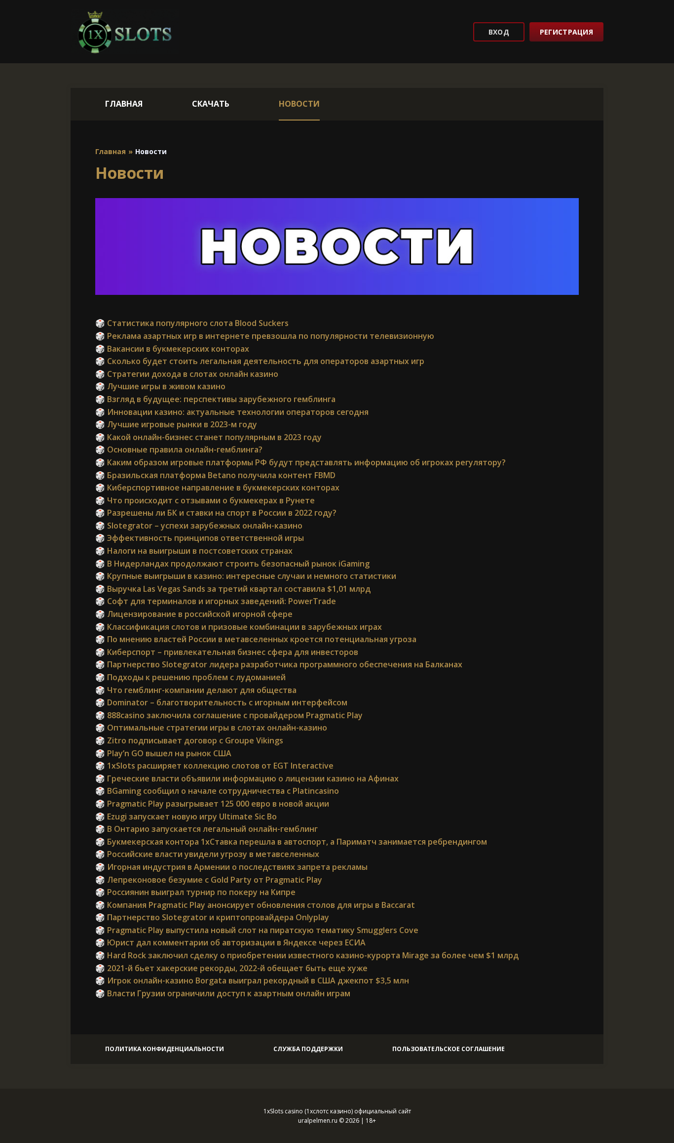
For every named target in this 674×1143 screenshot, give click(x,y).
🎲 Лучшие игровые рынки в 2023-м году (176, 424)
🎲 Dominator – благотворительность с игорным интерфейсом (221, 702)
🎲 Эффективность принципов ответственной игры (199, 537)
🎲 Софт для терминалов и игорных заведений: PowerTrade (215, 601)
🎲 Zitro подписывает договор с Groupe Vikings (189, 740)
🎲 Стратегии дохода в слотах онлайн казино (186, 373)
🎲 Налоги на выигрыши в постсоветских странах (194, 550)
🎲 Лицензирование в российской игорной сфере (194, 614)
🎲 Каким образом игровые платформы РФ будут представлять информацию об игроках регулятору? (300, 462)
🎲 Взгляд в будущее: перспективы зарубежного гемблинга (215, 399)
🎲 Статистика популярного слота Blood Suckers (192, 323)
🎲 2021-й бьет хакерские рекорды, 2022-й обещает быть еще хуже (231, 968)
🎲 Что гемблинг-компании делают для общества (196, 690)
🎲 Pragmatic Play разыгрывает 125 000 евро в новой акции (212, 803)
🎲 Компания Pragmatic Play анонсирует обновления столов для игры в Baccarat (255, 904)
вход (498, 32)
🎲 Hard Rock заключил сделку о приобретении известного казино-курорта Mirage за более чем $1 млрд (307, 955)
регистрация (566, 32)
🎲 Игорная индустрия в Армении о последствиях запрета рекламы (231, 866)
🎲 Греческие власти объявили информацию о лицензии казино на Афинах (247, 778)
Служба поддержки (308, 1049)
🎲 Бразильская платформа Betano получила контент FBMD (215, 475)
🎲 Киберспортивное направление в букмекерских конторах (217, 487)
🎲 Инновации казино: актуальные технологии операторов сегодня (232, 412)
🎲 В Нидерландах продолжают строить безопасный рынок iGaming (232, 563)
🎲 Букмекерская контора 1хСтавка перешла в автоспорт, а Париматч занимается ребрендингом (291, 841)
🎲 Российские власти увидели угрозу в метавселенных (207, 854)
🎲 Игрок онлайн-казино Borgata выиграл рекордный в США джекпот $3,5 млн (252, 980)
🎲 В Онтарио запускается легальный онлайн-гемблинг (206, 828)
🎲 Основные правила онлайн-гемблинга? (178, 449)
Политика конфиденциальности (164, 1049)
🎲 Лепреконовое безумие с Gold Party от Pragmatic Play (208, 879)
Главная (124, 103)
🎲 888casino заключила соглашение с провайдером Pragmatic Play (229, 715)
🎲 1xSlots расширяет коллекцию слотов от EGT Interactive (214, 765)
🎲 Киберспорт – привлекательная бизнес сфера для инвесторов (226, 652)
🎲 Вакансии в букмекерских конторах (172, 348)
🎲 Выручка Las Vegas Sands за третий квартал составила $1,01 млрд (233, 588)
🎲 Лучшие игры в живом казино (160, 386)
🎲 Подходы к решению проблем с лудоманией (190, 677)
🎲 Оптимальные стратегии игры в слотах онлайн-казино (211, 727)
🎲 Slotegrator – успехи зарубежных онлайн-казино (198, 525)
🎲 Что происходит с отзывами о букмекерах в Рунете (205, 500)
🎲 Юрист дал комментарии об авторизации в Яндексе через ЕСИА (230, 942)
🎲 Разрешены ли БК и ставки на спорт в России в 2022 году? (216, 512)
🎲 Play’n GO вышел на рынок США (163, 753)
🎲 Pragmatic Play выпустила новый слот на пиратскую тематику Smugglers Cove (256, 930)
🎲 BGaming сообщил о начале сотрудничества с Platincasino (217, 790)
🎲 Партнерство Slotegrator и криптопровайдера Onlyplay (212, 917)
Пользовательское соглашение (448, 1049)
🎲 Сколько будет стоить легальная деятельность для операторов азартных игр (259, 361)
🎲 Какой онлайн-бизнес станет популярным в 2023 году (208, 437)
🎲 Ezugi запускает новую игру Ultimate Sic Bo (186, 816)
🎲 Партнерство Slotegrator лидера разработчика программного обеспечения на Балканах (278, 664)
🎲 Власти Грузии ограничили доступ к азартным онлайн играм (222, 993)
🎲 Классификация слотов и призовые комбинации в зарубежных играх (238, 626)
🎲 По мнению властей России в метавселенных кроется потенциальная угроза (255, 639)
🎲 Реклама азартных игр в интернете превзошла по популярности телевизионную (264, 335)
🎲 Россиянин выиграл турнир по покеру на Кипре (195, 892)
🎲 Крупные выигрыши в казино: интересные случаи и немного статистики (245, 576)
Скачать (210, 103)
